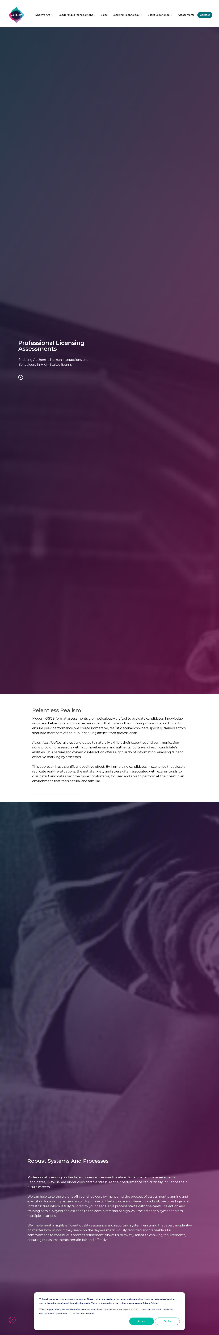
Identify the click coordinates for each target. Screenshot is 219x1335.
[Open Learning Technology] (141, 15)
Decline (167, 1321)
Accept (141, 1321)
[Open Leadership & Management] (94, 15)
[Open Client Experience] (171, 15)
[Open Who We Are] (52, 15)
